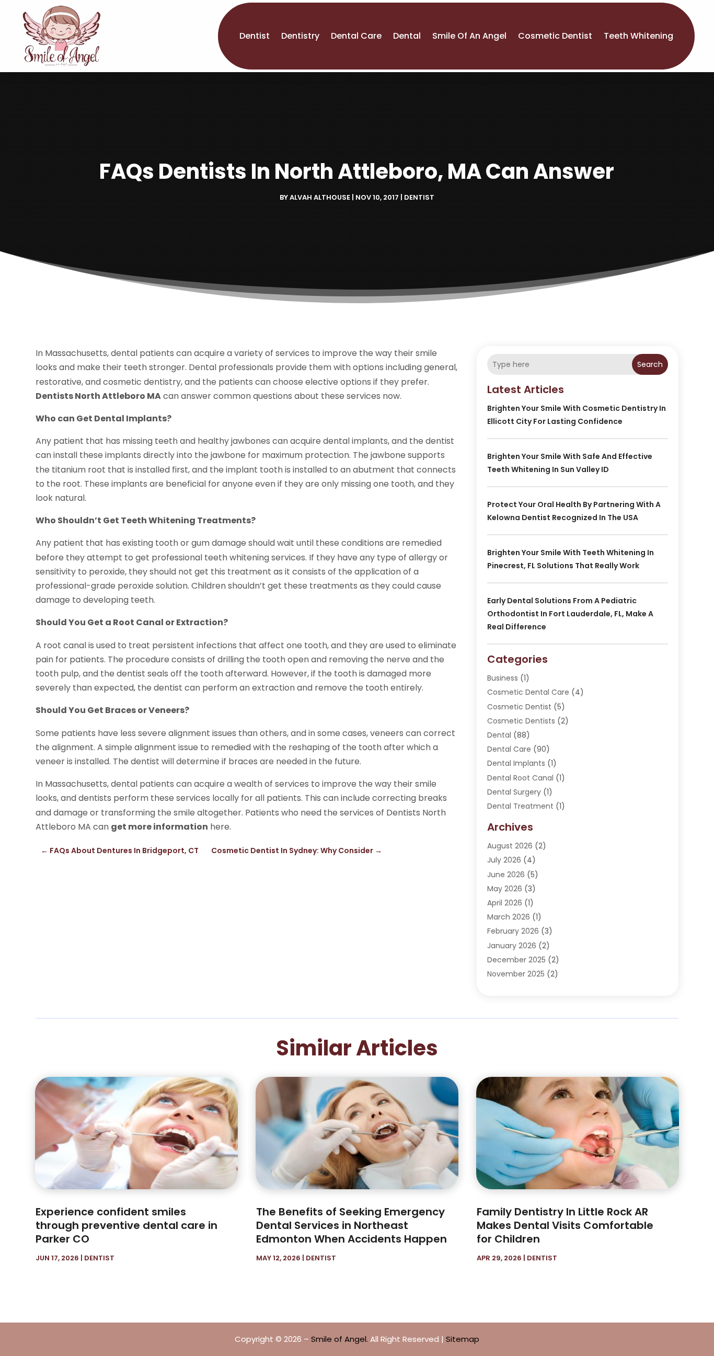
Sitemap (462, 1339)
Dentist (254, 36)
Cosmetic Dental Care (528, 692)
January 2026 (511, 945)
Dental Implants (516, 763)
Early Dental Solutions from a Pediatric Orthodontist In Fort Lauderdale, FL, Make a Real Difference (570, 613)
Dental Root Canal (520, 778)
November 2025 (516, 974)
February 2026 (513, 931)
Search (650, 364)
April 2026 (504, 903)
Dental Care (356, 36)
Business (502, 678)
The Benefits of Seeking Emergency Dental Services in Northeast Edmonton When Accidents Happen (351, 1225)
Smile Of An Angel (469, 36)
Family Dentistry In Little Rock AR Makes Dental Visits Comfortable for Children (565, 1225)
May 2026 (504, 888)
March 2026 (508, 917)
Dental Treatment (520, 806)
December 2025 (516, 960)
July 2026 (504, 860)
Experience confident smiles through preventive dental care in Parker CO (126, 1225)
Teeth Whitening (638, 36)
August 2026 (510, 846)
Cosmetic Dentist (555, 36)
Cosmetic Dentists (521, 721)
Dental (407, 36)
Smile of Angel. (339, 1339)
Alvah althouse (320, 197)
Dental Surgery (514, 792)
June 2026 (506, 874)
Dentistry (300, 36)
